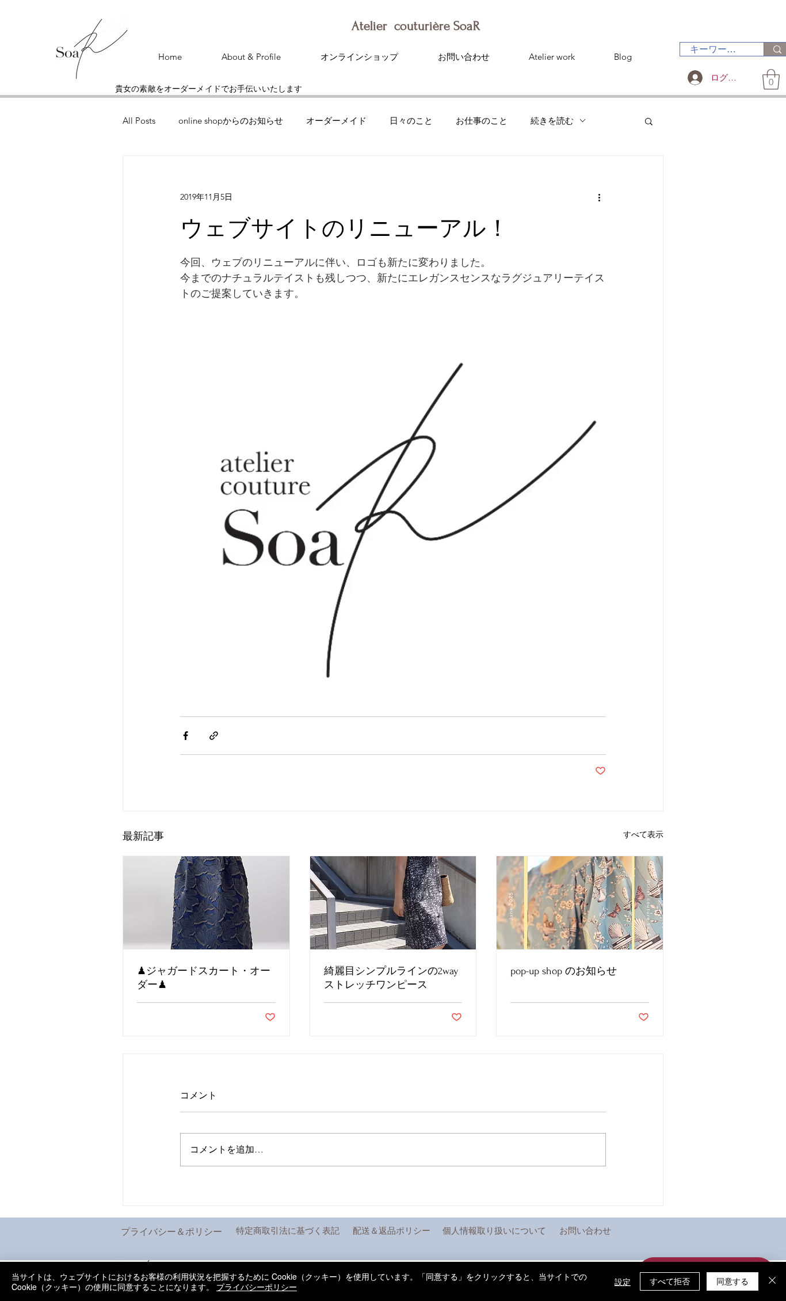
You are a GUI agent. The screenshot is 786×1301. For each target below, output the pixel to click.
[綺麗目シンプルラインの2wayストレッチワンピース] (393, 902)
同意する (732, 1281)
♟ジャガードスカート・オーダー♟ (203, 978)
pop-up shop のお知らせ (563, 971)
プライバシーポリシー (256, 1286)
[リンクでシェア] (213, 735)
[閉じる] (772, 1281)
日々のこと (411, 120)
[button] (771, 79)
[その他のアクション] (599, 197)
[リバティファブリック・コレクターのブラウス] (580, 902)
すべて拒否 (670, 1281)
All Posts (139, 120)
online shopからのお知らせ (230, 120)
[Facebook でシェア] (185, 735)
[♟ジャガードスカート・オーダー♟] (206, 902)
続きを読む (552, 120)
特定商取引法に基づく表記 (287, 1230)
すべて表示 (643, 834)
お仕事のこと (482, 120)
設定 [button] (623, 1281)
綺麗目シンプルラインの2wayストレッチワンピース (391, 978)
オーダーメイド (336, 120)
